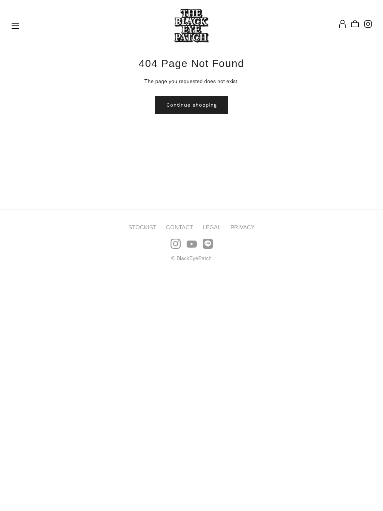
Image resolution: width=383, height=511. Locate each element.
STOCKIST (142, 227)
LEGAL (212, 227)
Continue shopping (191, 105)
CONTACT (179, 227)
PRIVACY (242, 227)
